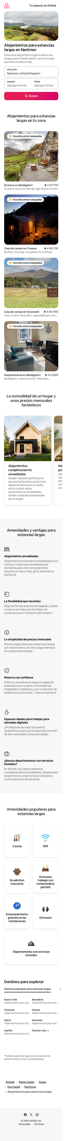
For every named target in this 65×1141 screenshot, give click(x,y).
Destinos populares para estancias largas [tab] (27, 988)
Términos (39, 1124)
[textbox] (17, 85)
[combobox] (31, 73)
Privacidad (24, 1124)
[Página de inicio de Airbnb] (6, 5)
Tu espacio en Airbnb (42, 5)
